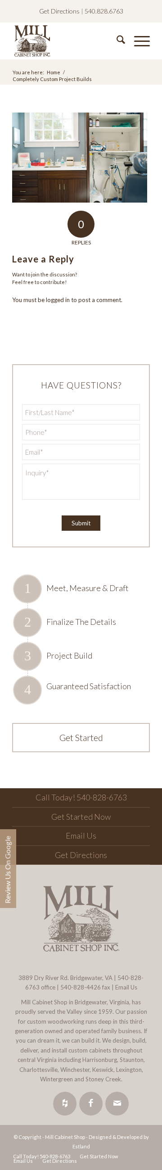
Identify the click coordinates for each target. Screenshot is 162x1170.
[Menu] (137, 41)
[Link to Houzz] (64, 1104)
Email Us (81, 835)
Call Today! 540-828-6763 (81, 797)
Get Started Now (81, 817)
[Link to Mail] (117, 1104)
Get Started (81, 737)
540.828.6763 (104, 11)
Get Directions (59, 11)
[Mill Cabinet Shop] (67, 41)
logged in (58, 299)
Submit (81, 523)
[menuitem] (116, 41)
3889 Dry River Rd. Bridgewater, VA (65, 977)
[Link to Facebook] (91, 1104)
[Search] (116, 41)
